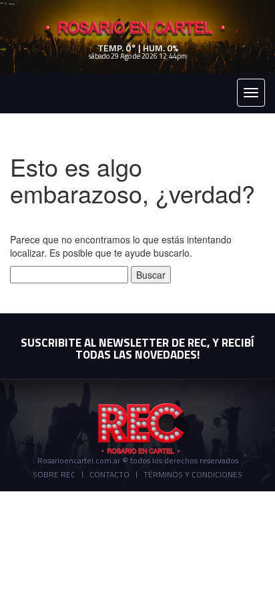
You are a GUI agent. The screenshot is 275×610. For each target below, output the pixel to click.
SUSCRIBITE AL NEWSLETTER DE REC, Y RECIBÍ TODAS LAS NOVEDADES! (137, 349)
